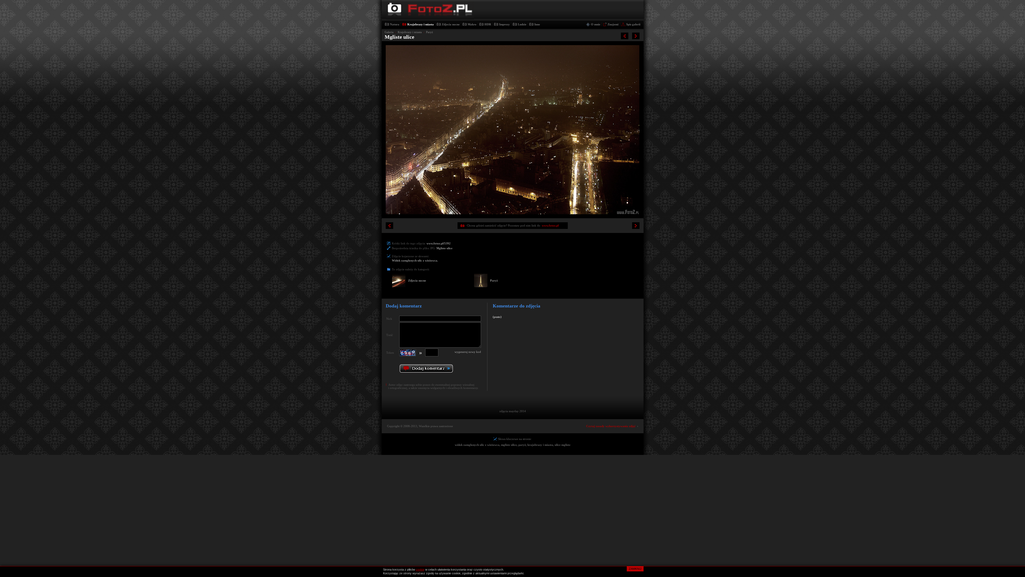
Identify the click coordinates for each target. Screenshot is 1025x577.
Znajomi (613, 24)
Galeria (389, 32)
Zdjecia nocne (451, 24)
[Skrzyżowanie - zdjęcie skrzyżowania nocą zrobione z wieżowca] (636, 36)
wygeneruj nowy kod (468, 351)
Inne (537, 24)
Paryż (429, 32)
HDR (487, 24)
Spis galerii (633, 24)
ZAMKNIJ (635, 568)
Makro (472, 24)
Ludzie (522, 24)
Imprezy (504, 24)
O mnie (595, 24)
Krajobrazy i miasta (420, 24)
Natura (394, 24)
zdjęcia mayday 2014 (512, 411)
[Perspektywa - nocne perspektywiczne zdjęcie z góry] (624, 36)
